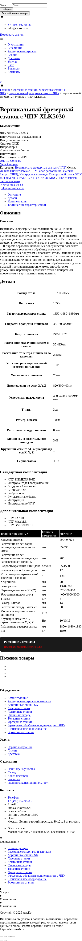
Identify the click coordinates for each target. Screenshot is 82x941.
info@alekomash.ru (12, 188)
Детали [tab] (12, 198)
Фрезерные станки (25, 89)
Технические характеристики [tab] (27, 204)
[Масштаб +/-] (1, 936)
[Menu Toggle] (1, 39)
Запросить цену (10, 181)
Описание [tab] (14, 194)
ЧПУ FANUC (21, 177)
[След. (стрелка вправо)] (5, 940)
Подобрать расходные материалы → (24, 646)
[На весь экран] (5, 936)
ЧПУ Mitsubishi (67, 177)
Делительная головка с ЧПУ (18, 171)
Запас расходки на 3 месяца (55, 171)
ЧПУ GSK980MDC (43, 177)
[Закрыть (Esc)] (12, 936)
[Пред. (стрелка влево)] (1, 940)
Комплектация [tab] (17, 201)
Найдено (6, 9)
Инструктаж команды (33, 174)
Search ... (5, 5)
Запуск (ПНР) (9, 174)
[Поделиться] (9, 936)
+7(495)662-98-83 (12, 184)
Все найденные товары (15, 13)
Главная (5, 89)
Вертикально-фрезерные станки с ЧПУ (34, 93)
